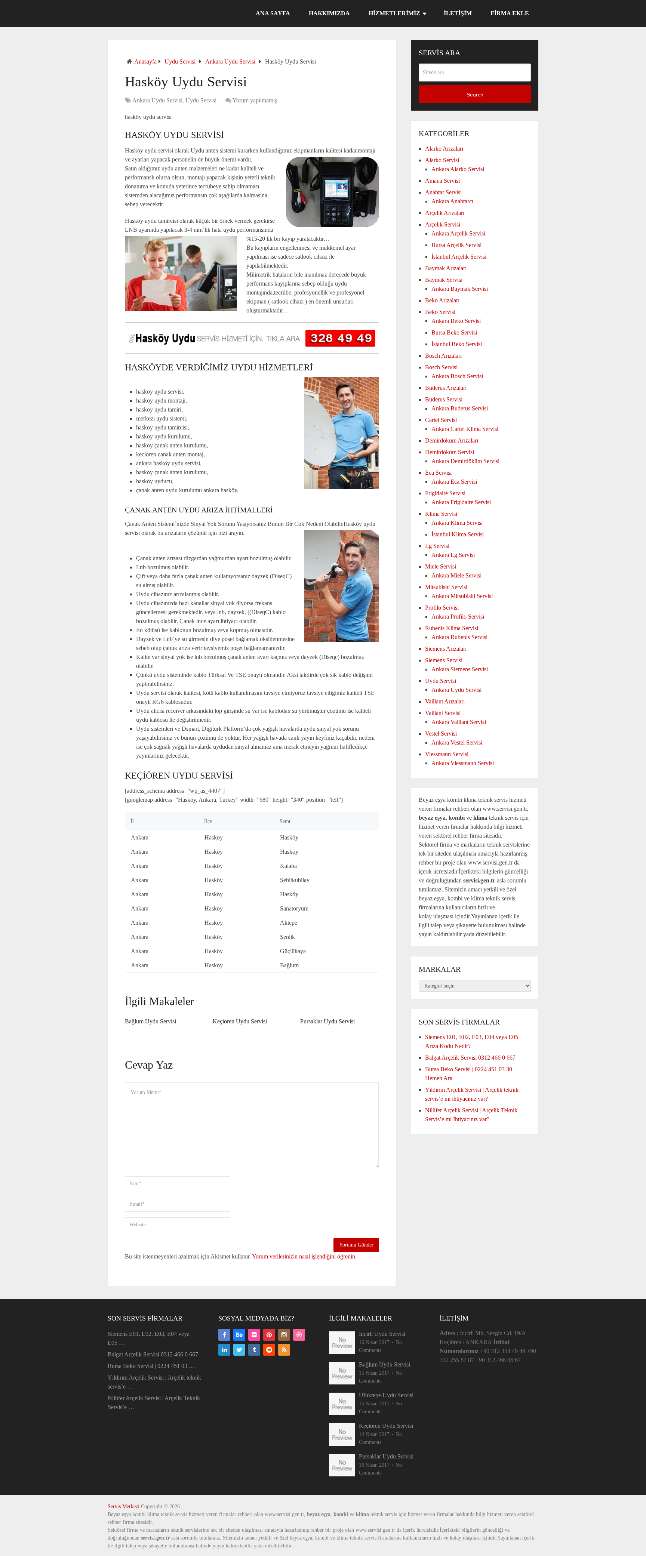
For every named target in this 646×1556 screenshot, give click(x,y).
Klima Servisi (441, 514)
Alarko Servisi (442, 160)
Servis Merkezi (123, 1506)
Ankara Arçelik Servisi (458, 233)
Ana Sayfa (273, 13)
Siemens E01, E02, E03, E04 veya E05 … (149, 1338)
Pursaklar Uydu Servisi (327, 1021)
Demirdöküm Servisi (449, 452)
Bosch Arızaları (443, 355)
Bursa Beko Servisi (454, 332)
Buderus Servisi (443, 399)
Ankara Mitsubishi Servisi (462, 596)
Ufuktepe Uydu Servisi (386, 1395)
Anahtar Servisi (443, 192)
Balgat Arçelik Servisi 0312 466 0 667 (470, 1057)
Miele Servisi (440, 566)
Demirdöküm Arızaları (451, 440)
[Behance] (239, 1335)
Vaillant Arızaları (445, 701)
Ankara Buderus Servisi (459, 408)
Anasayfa (145, 61)
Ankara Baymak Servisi (459, 289)
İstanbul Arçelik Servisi (458, 256)
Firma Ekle (509, 13)
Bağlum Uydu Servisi (150, 1021)
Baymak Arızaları (446, 268)
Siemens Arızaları (446, 648)
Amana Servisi (442, 181)
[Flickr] (254, 1335)
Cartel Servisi (441, 420)
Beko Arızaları (442, 300)
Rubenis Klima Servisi (451, 628)
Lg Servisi (437, 546)
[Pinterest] (269, 1335)
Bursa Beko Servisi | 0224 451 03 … (151, 1366)
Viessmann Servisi (446, 754)
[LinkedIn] (224, 1350)
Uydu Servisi (180, 61)
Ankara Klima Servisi (457, 523)
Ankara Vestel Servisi (456, 742)
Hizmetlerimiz (394, 13)
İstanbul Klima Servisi (457, 534)
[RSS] (284, 1350)
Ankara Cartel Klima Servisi (464, 429)
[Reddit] (269, 1350)
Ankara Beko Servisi (456, 321)
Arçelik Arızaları (444, 213)
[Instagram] (284, 1335)
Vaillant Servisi (443, 713)
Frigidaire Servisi (445, 493)
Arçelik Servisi (442, 224)
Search (475, 95)
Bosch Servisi (441, 367)
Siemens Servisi (443, 660)
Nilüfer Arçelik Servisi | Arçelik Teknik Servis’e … (154, 1402)
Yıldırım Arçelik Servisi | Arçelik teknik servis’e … (154, 1382)
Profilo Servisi (442, 607)
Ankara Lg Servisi (453, 555)
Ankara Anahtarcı (452, 201)
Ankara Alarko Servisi (457, 169)
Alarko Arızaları (444, 148)
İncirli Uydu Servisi (382, 1334)
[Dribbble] (299, 1335)
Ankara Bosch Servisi (457, 376)
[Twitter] (239, 1350)
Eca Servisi (438, 472)
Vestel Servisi (441, 733)
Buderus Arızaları (446, 388)
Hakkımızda (329, 13)
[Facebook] (224, 1335)
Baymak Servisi (443, 280)
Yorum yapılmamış (255, 100)
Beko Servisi (440, 312)
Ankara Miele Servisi (456, 575)
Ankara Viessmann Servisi (462, 763)
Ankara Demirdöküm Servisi (465, 461)
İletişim (458, 13)
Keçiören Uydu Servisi (240, 1021)
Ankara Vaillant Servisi (458, 722)
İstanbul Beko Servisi (456, 344)
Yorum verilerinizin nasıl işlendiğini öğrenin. (304, 1256)
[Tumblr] (254, 1350)
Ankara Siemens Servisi (459, 669)
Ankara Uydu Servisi (230, 61)
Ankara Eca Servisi (454, 481)
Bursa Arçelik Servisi (456, 245)
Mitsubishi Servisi (446, 587)
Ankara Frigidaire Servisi (461, 502)
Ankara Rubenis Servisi (459, 637)
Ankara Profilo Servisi (457, 616)
